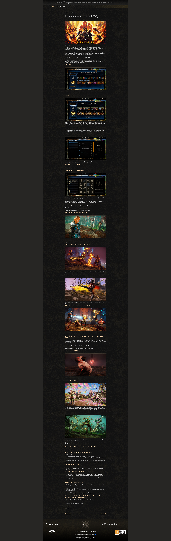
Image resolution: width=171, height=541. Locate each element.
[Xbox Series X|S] (85, 531)
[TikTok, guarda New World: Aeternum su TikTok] (117, 524)
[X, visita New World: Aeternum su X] (107, 524)
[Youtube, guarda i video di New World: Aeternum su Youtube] (112, 524)
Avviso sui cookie (90, 533)
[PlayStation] (78, 531)
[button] (85, 32)
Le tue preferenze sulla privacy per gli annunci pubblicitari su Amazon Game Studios (85, 534)
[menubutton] (122, 524)
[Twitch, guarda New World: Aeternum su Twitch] (105, 524)
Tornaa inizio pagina (85, 524)
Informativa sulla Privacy (85, 533)
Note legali (80, 533)
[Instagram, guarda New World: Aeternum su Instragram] (114, 524)
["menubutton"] (48, 6)
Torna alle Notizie (70, 12)
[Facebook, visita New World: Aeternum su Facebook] (109, 524)
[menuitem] (48, 6)
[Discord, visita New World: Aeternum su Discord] (102, 524)
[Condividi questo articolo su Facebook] (74, 508)
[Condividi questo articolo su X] (71, 508)
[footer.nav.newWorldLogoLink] (52, 523)
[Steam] (93, 531)
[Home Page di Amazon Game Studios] (52, 531)
